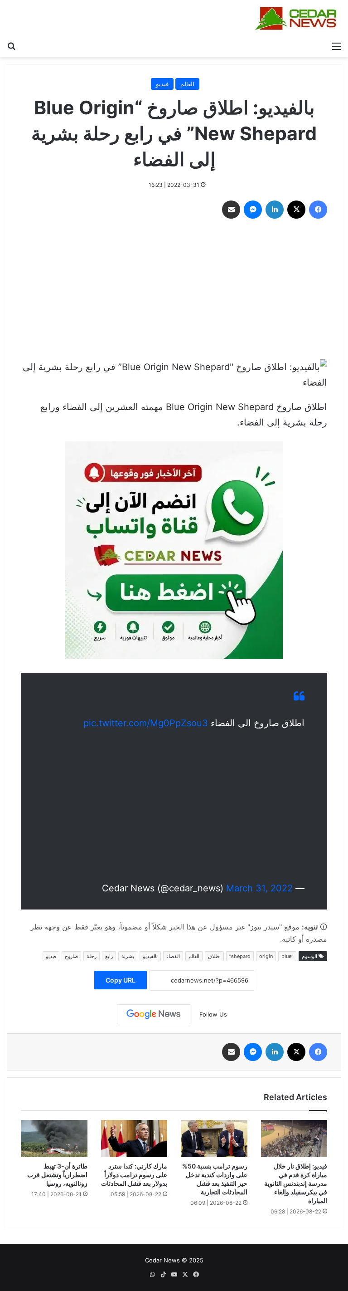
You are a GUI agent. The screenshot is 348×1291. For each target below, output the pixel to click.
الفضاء (173, 956)
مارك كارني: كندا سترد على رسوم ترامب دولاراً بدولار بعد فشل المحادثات (134, 1174)
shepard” (240, 956)
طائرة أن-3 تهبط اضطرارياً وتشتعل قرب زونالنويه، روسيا (57, 1174)
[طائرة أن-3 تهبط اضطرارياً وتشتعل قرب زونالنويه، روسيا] (54, 1138)
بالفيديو (150, 956)
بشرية (127, 956)
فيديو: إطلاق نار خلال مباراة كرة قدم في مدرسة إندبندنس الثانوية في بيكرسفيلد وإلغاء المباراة (295, 1183)
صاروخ (71, 956)
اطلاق (214, 956)
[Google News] (153, 1014)
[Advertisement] (174, 291)
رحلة (92, 956)
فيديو (162, 84)
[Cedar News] (298, 18)
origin (266, 956)
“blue (287, 956)
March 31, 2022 (259, 888)
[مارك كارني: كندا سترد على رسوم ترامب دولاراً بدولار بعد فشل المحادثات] (134, 1138)
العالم (187, 84)
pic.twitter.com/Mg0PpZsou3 (145, 723)
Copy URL (120, 980)
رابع (109, 956)
